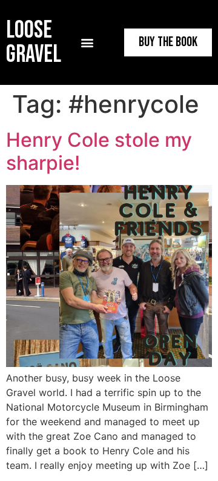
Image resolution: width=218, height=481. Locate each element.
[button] (87, 43)
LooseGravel (33, 42)
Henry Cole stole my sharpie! (99, 151)
